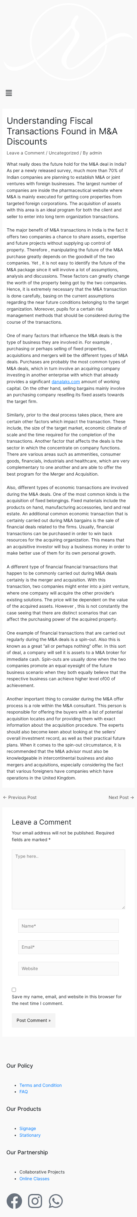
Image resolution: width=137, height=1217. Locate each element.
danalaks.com (66, 381)
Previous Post (20, 797)
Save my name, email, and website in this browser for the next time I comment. (67, 1000)
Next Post (121, 797)
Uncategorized (64, 152)
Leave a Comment (26, 152)
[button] (68, 93)
